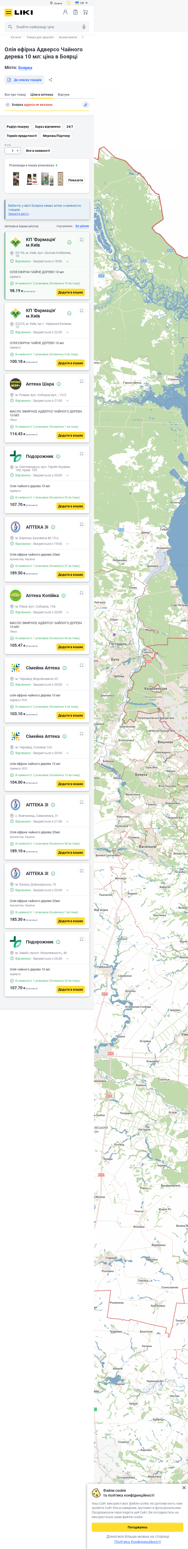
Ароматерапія (68, 37)
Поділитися (50, 79)
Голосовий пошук (84, 26)
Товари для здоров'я (40, 37)
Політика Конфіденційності (137, 1542)
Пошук (10, 26)
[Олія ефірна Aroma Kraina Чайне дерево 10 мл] (16, 179)
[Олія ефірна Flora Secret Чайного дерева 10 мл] (32, 179)
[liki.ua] (24, 12)
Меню (8, 12)
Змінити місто (18, 214)
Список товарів (75, 12)
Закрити (184, 1488)
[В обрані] (81, 239)
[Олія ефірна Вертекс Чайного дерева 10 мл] (47, 179)
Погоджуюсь (137, 1527)
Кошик (85, 12)
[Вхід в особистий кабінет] (65, 12)
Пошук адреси (8, 104)
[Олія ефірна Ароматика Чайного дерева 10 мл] (63, 179)
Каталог (16, 37)
